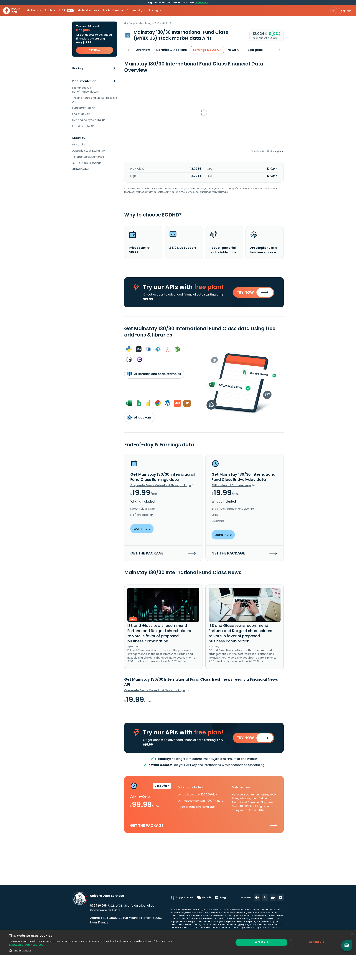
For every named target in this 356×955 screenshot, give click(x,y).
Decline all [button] (316, 942)
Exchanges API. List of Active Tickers (85, 89)
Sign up (346, 10)
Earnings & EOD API (207, 50)
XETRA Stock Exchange (86, 163)
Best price (255, 50)
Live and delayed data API (88, 120)
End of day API (81, 114)
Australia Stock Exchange (88, 150)
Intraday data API (83, 126)
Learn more (201, 2)
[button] (91, 944)
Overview (143, 50)
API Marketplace (88, 10)
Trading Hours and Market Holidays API (94, 100)
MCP (65, 10)
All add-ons (142, 417)
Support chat (184, 897)
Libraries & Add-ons (171, 50)
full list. (261, 810)
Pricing (77, 68)
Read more (167, 941)
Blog (223, 897)
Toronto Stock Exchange (88, 157)
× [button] (351, 933)
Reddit (206, 897)
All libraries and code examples (157, 374)
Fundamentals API (83, 108)
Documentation (84, 81)
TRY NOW (94, 50)
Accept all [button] (261, 942)
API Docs (32, 10)
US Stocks (78, 144)
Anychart (279, 151)
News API (234, 50)
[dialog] (178, 942)
